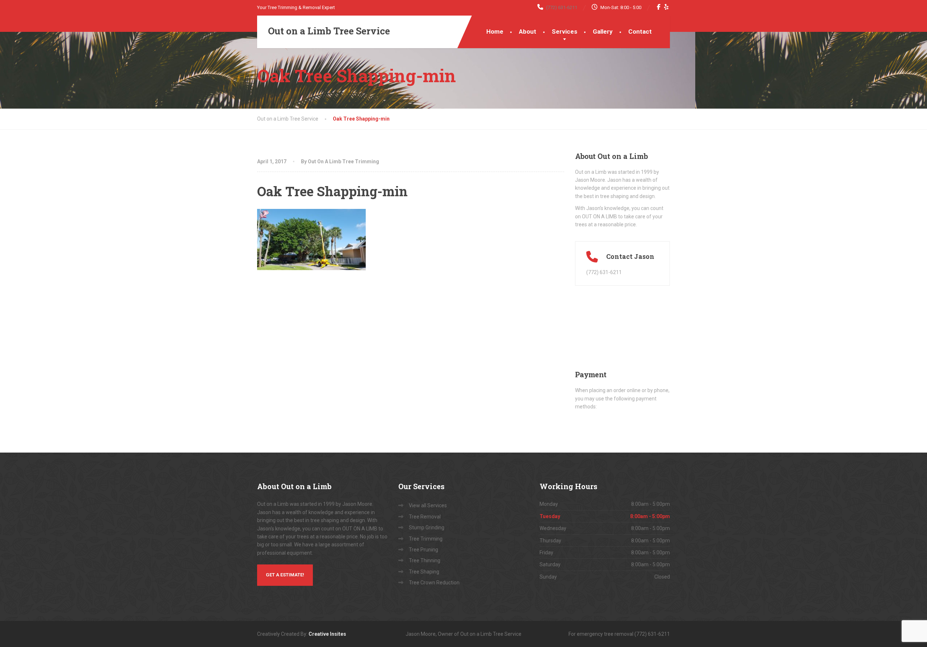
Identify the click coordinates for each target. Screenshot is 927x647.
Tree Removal (425, 517)
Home (494, 31)
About (527, 31)
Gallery (603, 31)
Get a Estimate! (285, 574)
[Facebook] (659, 7)
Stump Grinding (426, 527)
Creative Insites (327, 634)
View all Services (428, 505)
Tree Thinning (424, 560)
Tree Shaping (424, 572)
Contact (640, 31)
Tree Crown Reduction (434, 582)
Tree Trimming (425, 539)
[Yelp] (666, 7)
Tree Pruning (423, 550)
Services (564, 31)
